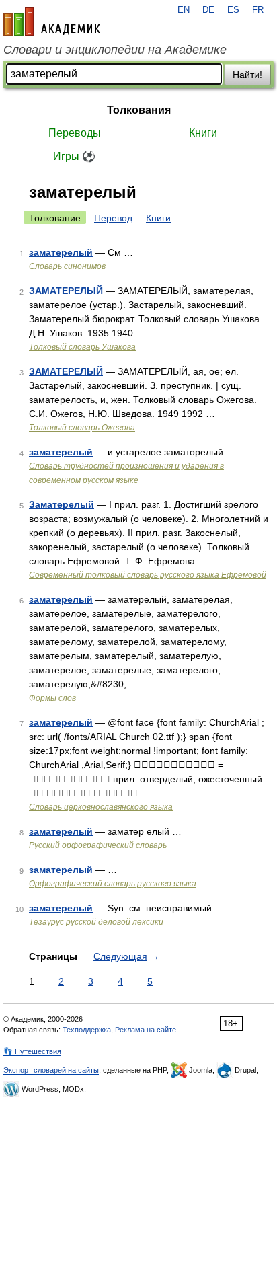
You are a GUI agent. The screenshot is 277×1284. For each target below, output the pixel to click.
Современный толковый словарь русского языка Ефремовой (147, 575)
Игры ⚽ (74, 156)
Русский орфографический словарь (98, 845)
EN (183, 10)
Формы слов (52, 698)
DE (208, 10)
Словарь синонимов (67, 266)
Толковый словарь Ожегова (82, 427)
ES (233, 10)
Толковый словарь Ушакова (82, 347)
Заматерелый (61, 504)
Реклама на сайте (145, 1030)
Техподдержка (87, 1030)
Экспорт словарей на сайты (51, 1070)
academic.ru (51, 21)
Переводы (74, 133)
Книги (203, 133)
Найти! (247, 74)
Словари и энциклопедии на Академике (115, 49)
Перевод (113, 218)
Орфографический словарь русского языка (112, 884)
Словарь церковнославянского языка (101, 807)
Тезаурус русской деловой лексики (96, 922)
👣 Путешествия (32, 1051)
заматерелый (61, 252)
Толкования (139, 110)
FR (258, 10)
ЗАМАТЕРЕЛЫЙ (66, 290)
